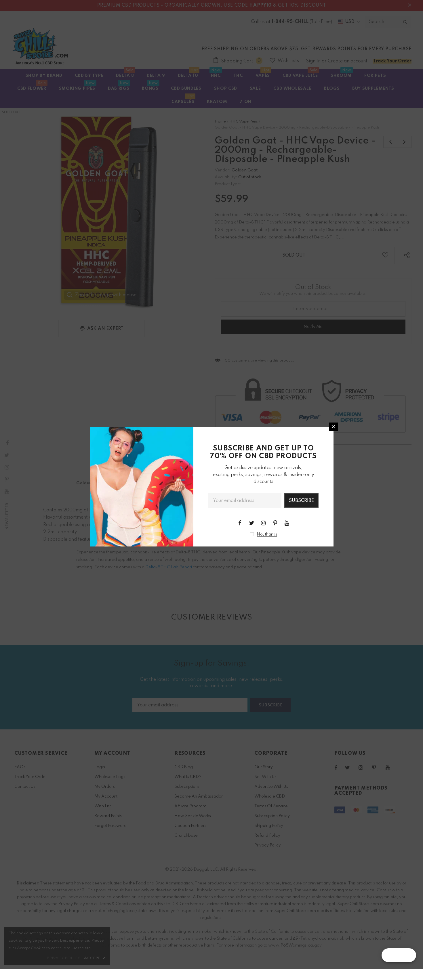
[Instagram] (263, 523)
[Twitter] (251, 523)
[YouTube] (287, 523)
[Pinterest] (275, 523)
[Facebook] (239, 523)
